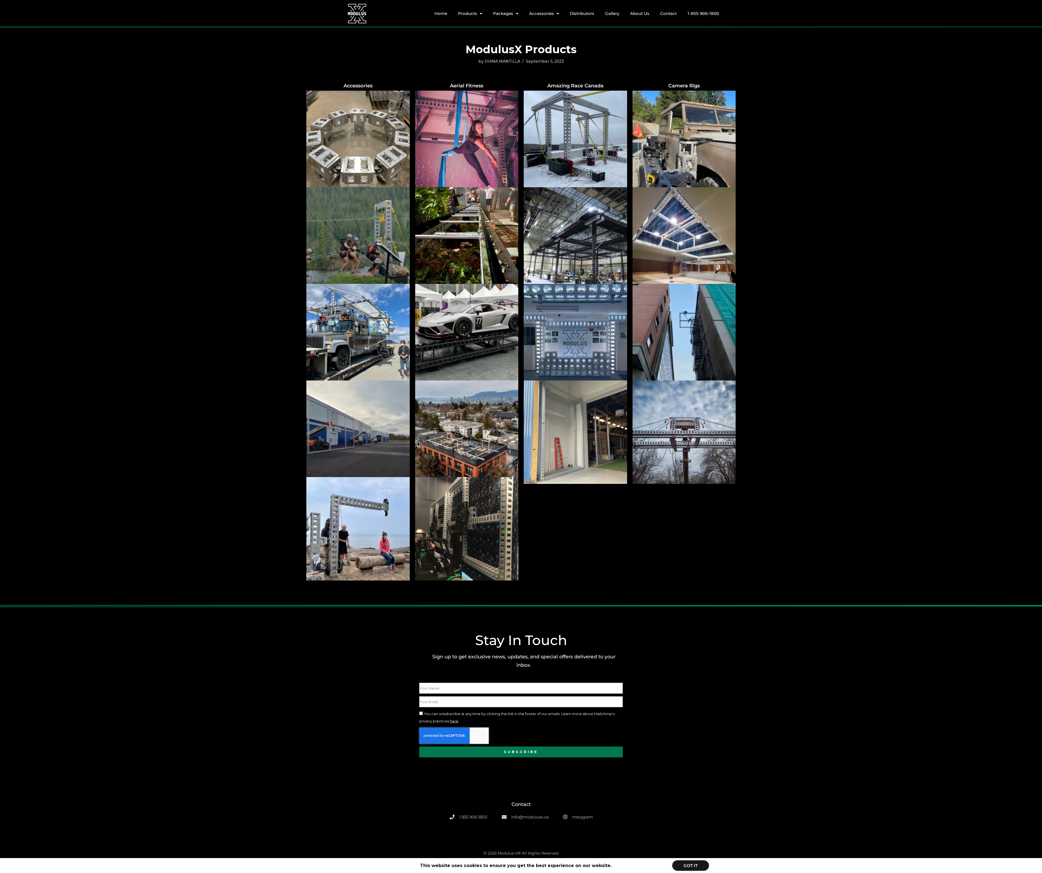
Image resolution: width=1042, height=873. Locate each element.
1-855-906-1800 (703, 13)
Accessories (541, 13)
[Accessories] (358, 131)
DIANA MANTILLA (502, 61)
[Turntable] (358, 517)
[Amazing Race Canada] (575, 131)
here (454, 721)
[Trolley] (684, 421)
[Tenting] (467, 421)
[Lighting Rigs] (358, 324)
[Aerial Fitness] (467, 131)
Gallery (612, 13)
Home (440, 13)
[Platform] (467, 324)
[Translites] (575, 421)
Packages (503, 13)
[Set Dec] (575, 324)
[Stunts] (684, 324)
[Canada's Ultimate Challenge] (358, 228)
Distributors (582, 13)
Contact (668, 13)
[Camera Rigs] (684, 131)
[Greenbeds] (575, 228)
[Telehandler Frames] (358, 421)
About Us (639, 13)
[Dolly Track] (467, 228)
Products (467, 13)
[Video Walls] (467, 517)
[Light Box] (684, 228)
